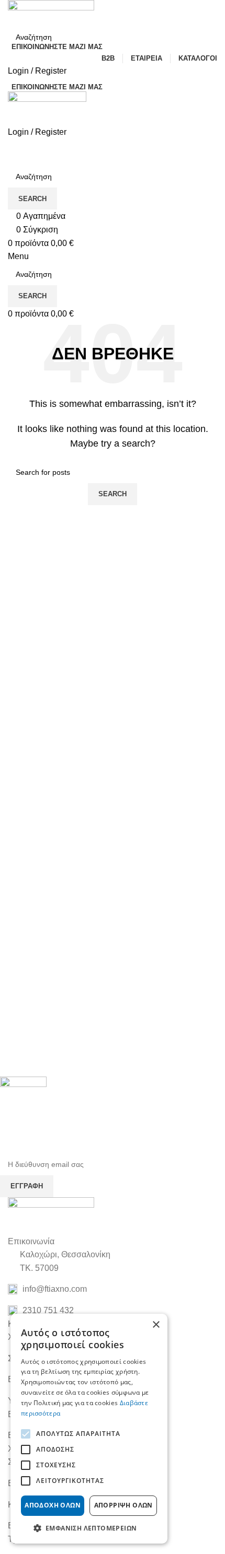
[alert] (88, 1429)
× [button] (156, 1325)
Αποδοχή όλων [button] (53, 1505)
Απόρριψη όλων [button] (123, 1505)
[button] (89, 1528)
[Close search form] (13, 13)
